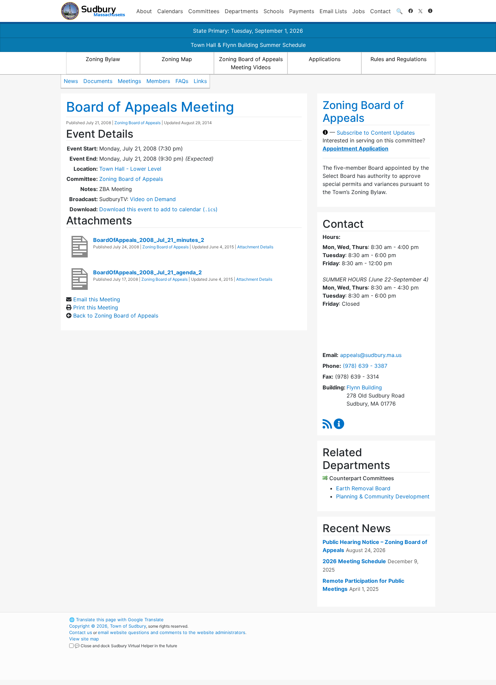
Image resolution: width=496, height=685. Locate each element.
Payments (301, 11)
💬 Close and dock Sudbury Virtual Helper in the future (126, 645)
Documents (97, 81)
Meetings (129, 81)
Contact (380, 11)
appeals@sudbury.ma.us (371, 355)
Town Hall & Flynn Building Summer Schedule (248, 45)
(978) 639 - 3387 (365, 365)
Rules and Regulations (398, 59)
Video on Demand (153, 199)
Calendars (170, 11)
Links (200, 81)
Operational (356, 651)
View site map (84, 638)
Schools (274, 11)
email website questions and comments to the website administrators (171, 632)
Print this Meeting (95, 307)
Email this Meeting (96, 299)
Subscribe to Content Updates (376, 132)
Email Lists (333, 11)
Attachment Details (255, 246)
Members (158, 81)
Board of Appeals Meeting (150, 107)
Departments (241, 11)
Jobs (358, 11)
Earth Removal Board (363, 488)
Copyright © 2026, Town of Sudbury (107, 626)
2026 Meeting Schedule (354, 561)
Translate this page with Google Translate (116, 619)
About (144, 11)
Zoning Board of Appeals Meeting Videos (251, 63)
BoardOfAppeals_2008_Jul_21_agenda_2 (147, 272)
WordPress (344, 619)
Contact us (80, 632)
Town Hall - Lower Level (130, 168)
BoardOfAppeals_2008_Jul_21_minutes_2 (148, 240)
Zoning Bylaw (103, 59)
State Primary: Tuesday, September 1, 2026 (248, 30)
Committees (203, 11)
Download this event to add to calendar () (158, 209)
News (71, 81)
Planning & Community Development (383, 496)
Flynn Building (364, 387)
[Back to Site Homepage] (93, 11)
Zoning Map (177, 59)
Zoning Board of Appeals (137, 122)
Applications (324, 59)
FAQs (181, 81)
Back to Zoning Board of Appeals (115, 315)
